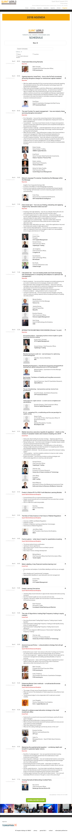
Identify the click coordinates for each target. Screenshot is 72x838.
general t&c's (43, 830)
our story (32, 8)
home (26, 8)
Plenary (19, 54)
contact (51, 830)
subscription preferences (61, 830)
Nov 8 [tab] (35, 43)
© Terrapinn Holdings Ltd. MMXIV (23, 830)
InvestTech (36, 54)
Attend (58, 8)
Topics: (18, 52)
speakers (46, 8)
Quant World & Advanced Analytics (22, 57)
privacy (35, 830)
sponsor (39, 8)
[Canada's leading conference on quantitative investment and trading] (8, 2)
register (65, 8)
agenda (53, 8)
